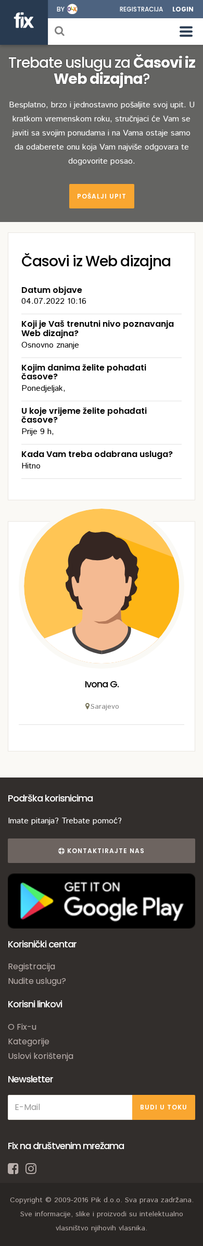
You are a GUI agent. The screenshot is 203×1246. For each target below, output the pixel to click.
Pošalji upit (101, 196)
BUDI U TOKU (163, 1107)
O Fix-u (22, 1027)
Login (183, 9)
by (61, 9)
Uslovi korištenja (40, 1056)
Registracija (141, 9)
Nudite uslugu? (37, 981)
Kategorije (28, 1041)
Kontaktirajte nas (105, 850)
